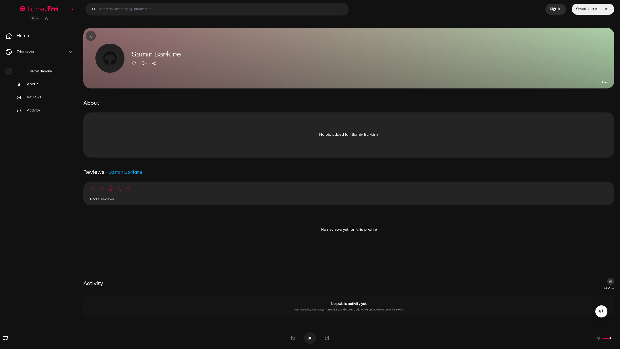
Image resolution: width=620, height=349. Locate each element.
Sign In (556, 9)
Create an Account (593, 9)
